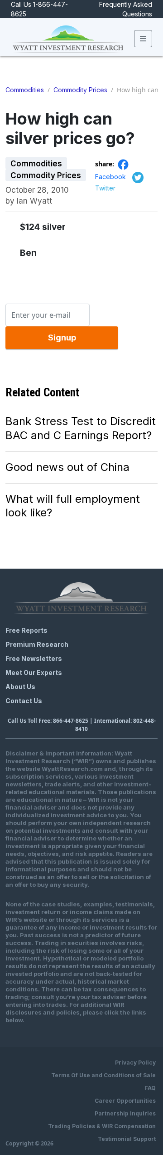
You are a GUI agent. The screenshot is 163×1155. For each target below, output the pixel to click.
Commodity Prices (80, 90)
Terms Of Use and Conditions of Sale (103, 1075)
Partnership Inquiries (125, 1113)
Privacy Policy (135, 1062)
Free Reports (26, 630)
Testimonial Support (127, 1138)
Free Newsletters (33, 658)
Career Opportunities (125, 1100)
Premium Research (36, 644)
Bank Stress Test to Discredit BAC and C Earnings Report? (80, 428)
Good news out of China (67, 467)
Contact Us (23, 701)
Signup (62, 337)
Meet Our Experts (33, 672)
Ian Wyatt (34, 200)
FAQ (150, 1088)
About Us (20, 686)
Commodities (24, 90)
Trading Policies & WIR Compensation (102, 1126)
